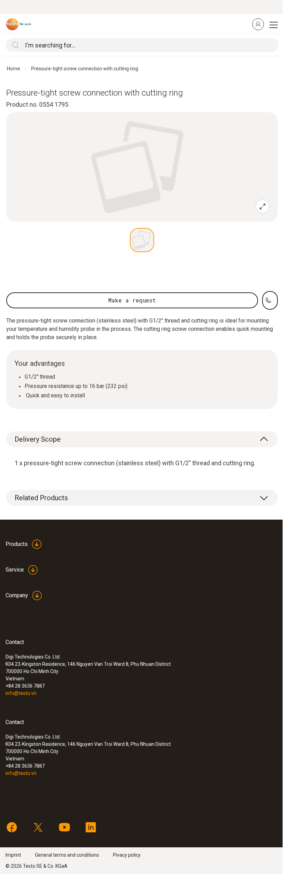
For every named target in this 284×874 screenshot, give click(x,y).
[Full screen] (262, 206)
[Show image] (142, 240)
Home (13, 68)
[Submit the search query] (13, 45)
